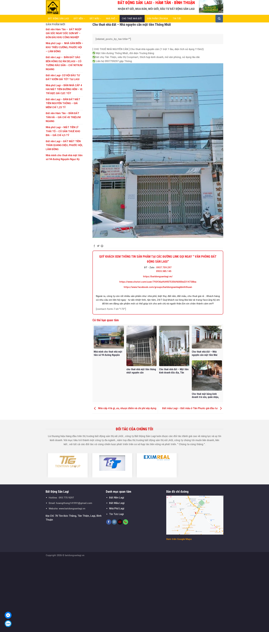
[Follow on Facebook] (108, 522)
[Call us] (125, 522)
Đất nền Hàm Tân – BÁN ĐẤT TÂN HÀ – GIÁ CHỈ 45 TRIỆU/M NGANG (63, 117)
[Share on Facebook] (94, 246)
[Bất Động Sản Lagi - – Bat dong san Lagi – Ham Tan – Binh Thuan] (61, 7)
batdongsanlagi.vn (74, 555)
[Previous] (44, 465)
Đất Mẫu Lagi (117, 503)
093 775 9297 (66, 497)
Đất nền (78, 18)
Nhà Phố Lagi (116, 508)
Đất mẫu (94, 18)
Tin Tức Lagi (116, 514)
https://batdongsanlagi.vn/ (158, 276)
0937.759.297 (164, 267)
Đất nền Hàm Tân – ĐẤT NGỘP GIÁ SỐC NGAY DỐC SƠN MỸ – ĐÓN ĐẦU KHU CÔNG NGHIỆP (64, 33)
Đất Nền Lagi (116, 497)
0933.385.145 (163, 271)
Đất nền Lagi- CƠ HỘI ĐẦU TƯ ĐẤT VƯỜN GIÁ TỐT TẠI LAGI (63, 77)
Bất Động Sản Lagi (58, 18)
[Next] (225, 465)
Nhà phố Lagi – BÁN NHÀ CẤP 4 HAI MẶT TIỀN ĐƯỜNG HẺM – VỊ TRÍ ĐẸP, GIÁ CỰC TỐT (64, 89)
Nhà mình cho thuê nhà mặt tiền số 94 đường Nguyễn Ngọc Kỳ (64, 157)
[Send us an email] (120, 522)
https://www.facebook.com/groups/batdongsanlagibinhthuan (158, 287)
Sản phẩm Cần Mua (157, 18)
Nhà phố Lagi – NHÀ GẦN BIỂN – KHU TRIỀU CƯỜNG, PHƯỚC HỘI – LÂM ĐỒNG (64, 47)
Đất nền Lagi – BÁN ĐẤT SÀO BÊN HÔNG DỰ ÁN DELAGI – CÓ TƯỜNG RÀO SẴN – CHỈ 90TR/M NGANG (64, 63)
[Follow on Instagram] (114, 522)
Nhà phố (110, 18)
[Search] (219, 18)
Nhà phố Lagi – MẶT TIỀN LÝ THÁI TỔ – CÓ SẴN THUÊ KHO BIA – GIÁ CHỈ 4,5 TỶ (63, 131)
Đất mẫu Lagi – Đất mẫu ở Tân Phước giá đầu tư (190, 408)
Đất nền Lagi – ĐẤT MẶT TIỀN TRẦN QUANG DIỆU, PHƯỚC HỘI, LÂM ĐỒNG (64, 145)
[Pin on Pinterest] (102, 246)
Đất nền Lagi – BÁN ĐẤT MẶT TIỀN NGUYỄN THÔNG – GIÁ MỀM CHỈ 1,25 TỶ (63, 103)
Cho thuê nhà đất (132, 18)
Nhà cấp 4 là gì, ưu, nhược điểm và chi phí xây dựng (126, 408)
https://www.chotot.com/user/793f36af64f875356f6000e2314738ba (157, 281)
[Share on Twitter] (98, 246)
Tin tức (177, 18)
